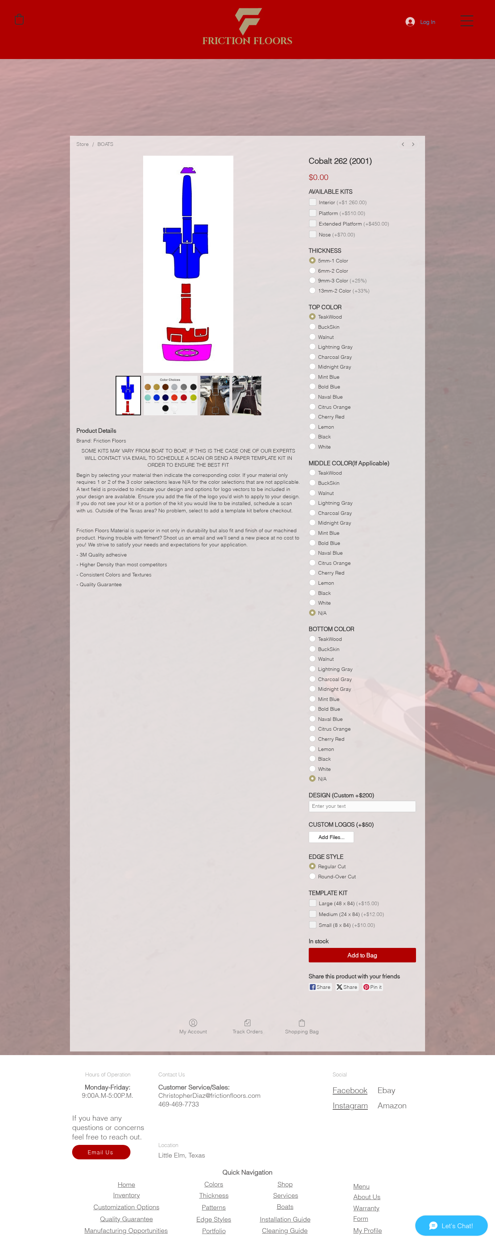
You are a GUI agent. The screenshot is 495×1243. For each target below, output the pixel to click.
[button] (467, 20)
